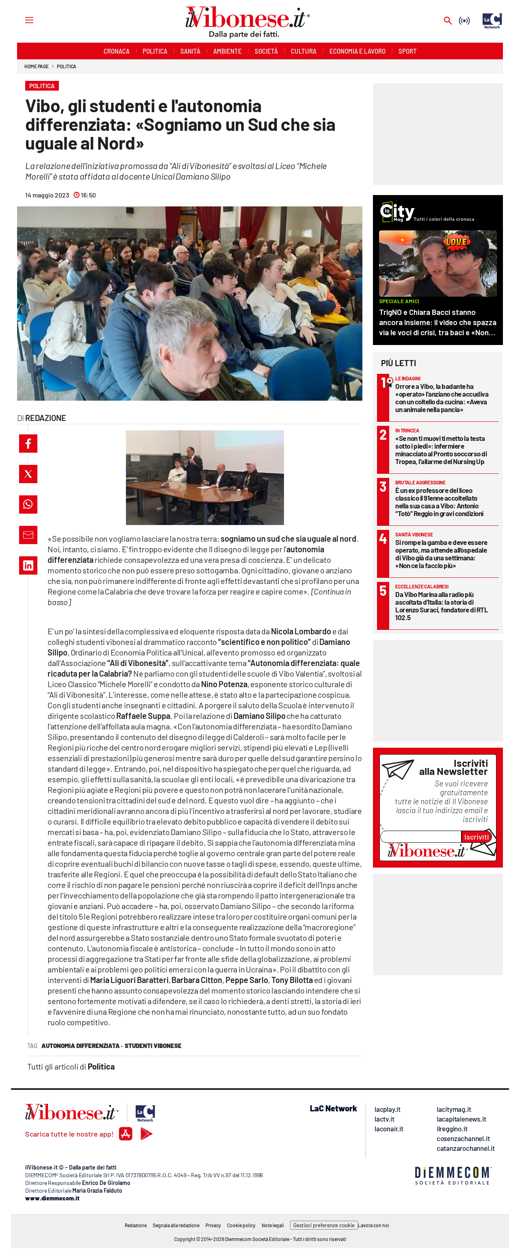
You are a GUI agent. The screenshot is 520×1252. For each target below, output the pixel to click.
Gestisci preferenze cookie (324, 1225)
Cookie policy (241, 1225)
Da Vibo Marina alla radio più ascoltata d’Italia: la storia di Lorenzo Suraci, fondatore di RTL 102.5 (441, 605)
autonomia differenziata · (82, 1045)
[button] (28, 443)
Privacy (213, 1225)
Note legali (273, 1225)
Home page (36, 66)
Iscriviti (476, 836)
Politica (66, 66)
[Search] (448, 21)
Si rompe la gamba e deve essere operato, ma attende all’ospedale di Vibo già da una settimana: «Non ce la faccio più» (441, 553)
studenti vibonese (153, 1045)
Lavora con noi (373, 1225)
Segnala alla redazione (176, 1225)
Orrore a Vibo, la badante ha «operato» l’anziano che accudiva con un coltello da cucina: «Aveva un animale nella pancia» (441, 397)
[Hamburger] (21, 19)
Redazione (136, 1225)
